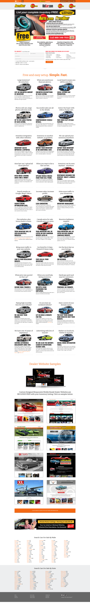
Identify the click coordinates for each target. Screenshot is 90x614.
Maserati (40, 555)
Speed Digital (48, 56)
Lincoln (40, 550)
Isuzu (28, 559)
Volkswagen (66, 551)
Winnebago (66, 555)
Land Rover (41, 548)
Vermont (62, 580)
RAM (52, 555)
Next (75, 27)
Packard (53, 548)
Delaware (16, 582)
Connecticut (17, 581)
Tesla (65, 546)
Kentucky (31, 576)
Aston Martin (17, 544)
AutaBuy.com (28, 238)
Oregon (46, 587)
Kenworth (41, 544)
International (29, 558)
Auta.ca (20, 238)
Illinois (31, 571)
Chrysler (16, 555)
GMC (28, 548)
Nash (52, 544)
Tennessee (63, 576)
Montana (31, 589)
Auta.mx (23, 238)
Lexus (40, 549)
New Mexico (47, 576)
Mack (40, 554)
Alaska (16, 572)
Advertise (16, 596)
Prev (15, 27)
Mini (52, 540)
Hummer (28, 553)
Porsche (53, 554)
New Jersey (47, 575)
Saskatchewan (63, 572)
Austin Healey (17, 548)
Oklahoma (47, 585)
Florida (16, 585)
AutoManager (58, 55)
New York (47, 577)
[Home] (45, 1)
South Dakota (63, 575)
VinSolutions (68, 55)
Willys (65, 554)
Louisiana (31, 577)
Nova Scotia (47, 582)
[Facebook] (66, 595)
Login (74, 1)
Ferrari (28, 541)
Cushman (16, 558)
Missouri (31, 587)
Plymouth (53, 550)
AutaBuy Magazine (69, 597)
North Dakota (47, 581)
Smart (65, 540)
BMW (15, 550)
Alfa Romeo (17, 541)
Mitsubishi (53, 541)
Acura (16, 540)
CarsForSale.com (49, 55)
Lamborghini (41, 546)
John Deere (41, 540)
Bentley (16, 549)
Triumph (65, 549)
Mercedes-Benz (42, 559)
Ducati (28, 540)
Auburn (16, 545)
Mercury (40, 560)
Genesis (28, 546)
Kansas (31, 575)
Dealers (69, 1)
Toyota (65, 548)
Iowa (31, 573)
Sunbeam (65, 544)
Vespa (65, 550)
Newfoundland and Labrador (50, 578)
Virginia (62, 581)
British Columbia (17, 577)
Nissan (53, 545)
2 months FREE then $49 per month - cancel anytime (24, 61)
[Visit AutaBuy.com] (20, 5)
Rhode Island (63, 571)
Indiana (31, 572)
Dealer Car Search (49, 54)
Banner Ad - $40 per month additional (22, 64)
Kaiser (40, 541)
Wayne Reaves (48, 57)
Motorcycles (47, 597)
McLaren (40, 558)
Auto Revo (58, 56)
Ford (27, 544)
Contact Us (16, 597)
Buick (15, 551)
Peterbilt (53, 549)
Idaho (15, 589)
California (16, 578)
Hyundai (28, 554)
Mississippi (32, 586)
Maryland (31, 581)
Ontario (46, 586)
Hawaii (16, 587)
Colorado (16, 580)
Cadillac (16, 553)
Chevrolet (16, 554)
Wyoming (62, 586)
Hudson (28, 551)
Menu (18, 1)
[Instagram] (62, 595)
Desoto (16, 560)
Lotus (40, 551)
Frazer (68, 54)
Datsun (16, 559)
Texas (62, 577)
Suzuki (65, 545)
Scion (53, 560)
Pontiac (53, 553)
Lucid (40, 553)
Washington (63, 582)
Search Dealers (32, 596)
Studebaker (66, 541)
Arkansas (16, 576)
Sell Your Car (63, 1)
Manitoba (31, 580)
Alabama (16, 571)
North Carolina (47, 580)
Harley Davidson (30, 549)
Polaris (53, 551)
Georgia (16, 586)
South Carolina (63, 573)
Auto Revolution (69, 56)
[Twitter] (64, 595)
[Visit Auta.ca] (61, 5)
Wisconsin (62, 585)
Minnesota (32, 585)
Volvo (65, 553)
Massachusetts (32, 582)
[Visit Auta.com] (34, 5)
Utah (61, 578)
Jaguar (28, 560)
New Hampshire (48, 573)
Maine (31, 578)
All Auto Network (58, 57)
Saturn (53, 559)
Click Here (50, 322)
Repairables (47, 596)
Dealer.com (58, 54)
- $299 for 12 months (21, 62)
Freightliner (29, 545)
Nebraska (47, 571)
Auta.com (17, 238)
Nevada (46, 572)
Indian (28, 555)
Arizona (16, 575)
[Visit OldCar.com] (48, 5)
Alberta (16, 573)
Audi (15, 546)
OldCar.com (17, 239)
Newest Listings (32, 597)
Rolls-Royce (54, 558)
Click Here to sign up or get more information (45, 510)
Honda (28, 550)
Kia (39, 545)
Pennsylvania (47, 589)
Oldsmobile (54, 546)
